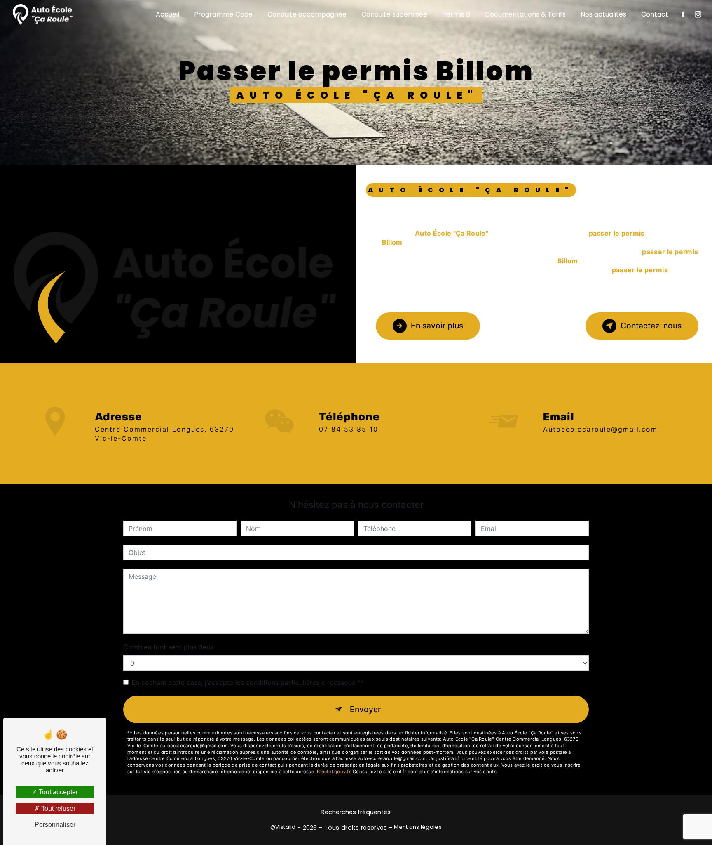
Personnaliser (55, 824)
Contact (654, 14)
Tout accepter (57, 791)
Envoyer (365, 709)
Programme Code (223, 14)
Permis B (456, 14)
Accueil (167, 14)
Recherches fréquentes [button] (356, 812)
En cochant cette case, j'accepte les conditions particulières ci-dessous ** (247, 682)
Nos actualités (603, 14)
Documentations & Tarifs (525, 14)
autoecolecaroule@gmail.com (600, 429)
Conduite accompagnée (307, 14)
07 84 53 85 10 (348, 429)
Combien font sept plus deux (168, 647)
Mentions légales (418, 827)
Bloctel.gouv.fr (333, 771)
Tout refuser (57, 808)
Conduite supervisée (394, 14)
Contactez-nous (651, 325)
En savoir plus (437, 325)
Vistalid (285, 827)
